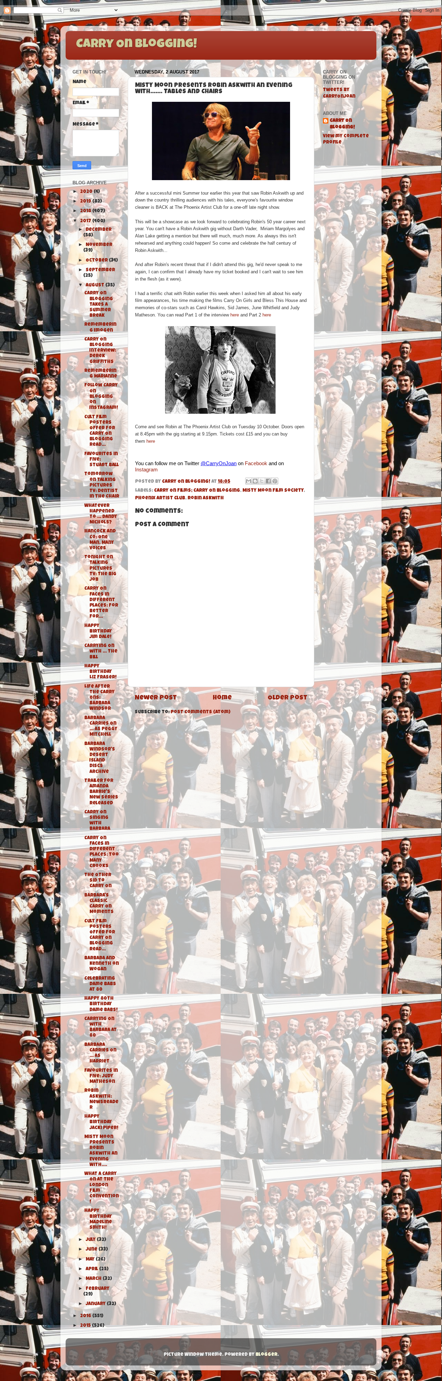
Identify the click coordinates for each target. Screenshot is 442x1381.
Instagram (146, 469)
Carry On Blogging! (136, 45)
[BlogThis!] (255, 481)
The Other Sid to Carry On (98, 881)
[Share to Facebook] (268, 481)
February (97, 1289)
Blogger (266, 1355)
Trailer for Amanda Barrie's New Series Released (101, 792)
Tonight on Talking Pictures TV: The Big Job (100, 568)
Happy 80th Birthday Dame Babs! (101, 1004)
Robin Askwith (206, 498)
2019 (86, 201)
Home (222, 698)
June (92, 1249)
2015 (86, 1326)
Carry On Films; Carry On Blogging (197, 491)
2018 (86, 211)
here (234, 314)
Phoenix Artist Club (160, 498)
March (94, 1279)
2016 (86, 1316)
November (99, 245)
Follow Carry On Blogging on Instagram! (101, 396)
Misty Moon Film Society (273, 491)
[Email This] (248, 481)
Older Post (287, 698)
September (100, 270)
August (95, 285)
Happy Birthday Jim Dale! (98, 631)
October (97, 260)
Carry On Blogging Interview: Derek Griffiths (100, 350)
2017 (86, 221)
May (91, 1259)
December (99, 230)
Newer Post (156, 698)
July (91, 1240)
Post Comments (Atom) (200, 712)
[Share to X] (261, 481)
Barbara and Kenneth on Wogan (101, 964)
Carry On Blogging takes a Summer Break (98, 304)
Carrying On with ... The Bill (100, 651)
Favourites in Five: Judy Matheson (101, 1076)
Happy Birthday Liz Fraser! (100, 672)
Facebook (256, 463)
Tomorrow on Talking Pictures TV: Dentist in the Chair (101, 485)
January (96, 1304)
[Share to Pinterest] (274, 481)
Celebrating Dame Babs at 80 (100, 984)
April (92, 1269)
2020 (87, 192)
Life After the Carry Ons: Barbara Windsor (99, 698)
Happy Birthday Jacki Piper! (101, 1122)
